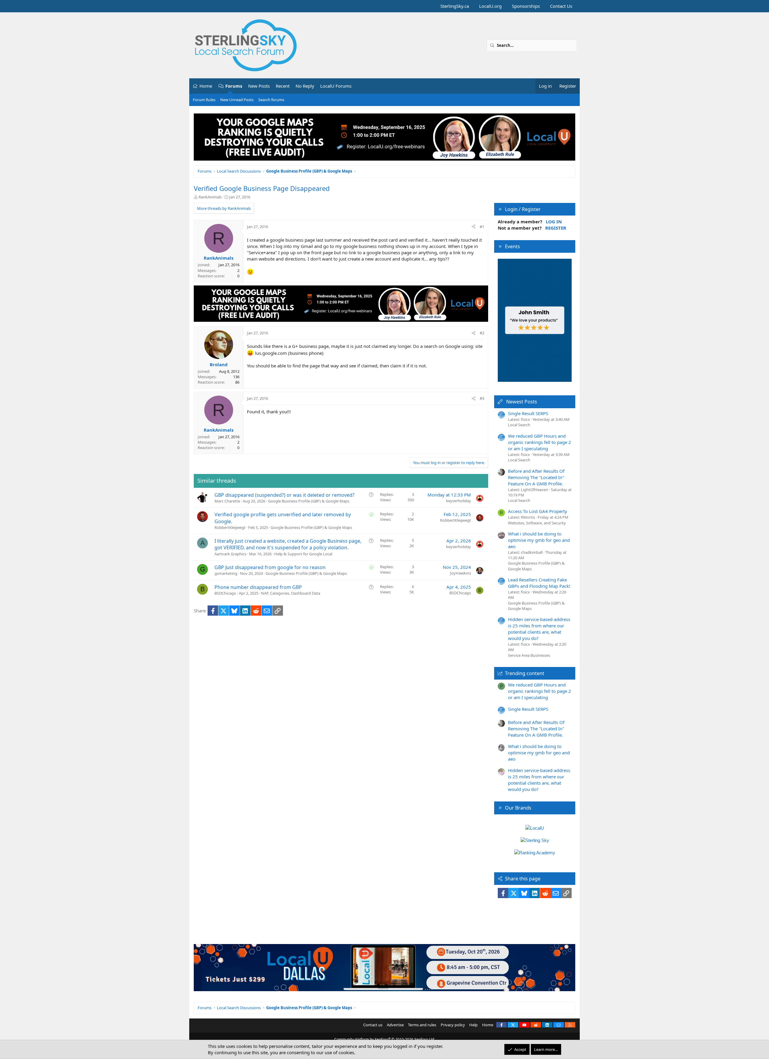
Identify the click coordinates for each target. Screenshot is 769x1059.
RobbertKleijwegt (229, 527)
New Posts (259, 86)
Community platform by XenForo (384, 1039)
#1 (482, 226)
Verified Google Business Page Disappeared (262, 188)
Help (473, 1024)
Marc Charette (227, 501)
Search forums (271, 99)
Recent (283, 86)
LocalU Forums (335, 86)
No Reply (305, 86)
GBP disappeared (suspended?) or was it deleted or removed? (284, 495)
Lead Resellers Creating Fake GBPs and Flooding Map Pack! (539, 583)
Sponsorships (526, 6)
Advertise (395, 1024)
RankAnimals (210, 197)
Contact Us (561, 6)
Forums (233, 86)
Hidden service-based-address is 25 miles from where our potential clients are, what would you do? (539, 628)
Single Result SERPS (528, 413)
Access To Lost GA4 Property (537, 511)
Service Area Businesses (529, 655)
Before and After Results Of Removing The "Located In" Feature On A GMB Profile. (536, 477)
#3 (482, 398)
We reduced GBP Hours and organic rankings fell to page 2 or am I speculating (539, 442)
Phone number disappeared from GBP (258, 587)
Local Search (519, 424)
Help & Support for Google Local (303, 554)
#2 (482, 333)
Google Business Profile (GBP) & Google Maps (308, 501)
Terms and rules (422, 1024)
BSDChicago (225, 593)
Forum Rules (204, 99)
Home (205, 86)
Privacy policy (453, 1024)
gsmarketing (225, 573)
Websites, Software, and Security (537, 523)
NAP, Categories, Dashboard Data (290, 593)
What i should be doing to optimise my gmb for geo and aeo (539, 540)
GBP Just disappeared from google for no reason (270, 567)
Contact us (372, 1024)
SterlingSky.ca (454, 6)
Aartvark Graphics (230, 554)
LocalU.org (490, 6)
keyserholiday (458, 500)
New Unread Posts (237, 99)
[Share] (474, 226)
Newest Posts (521, 401)
